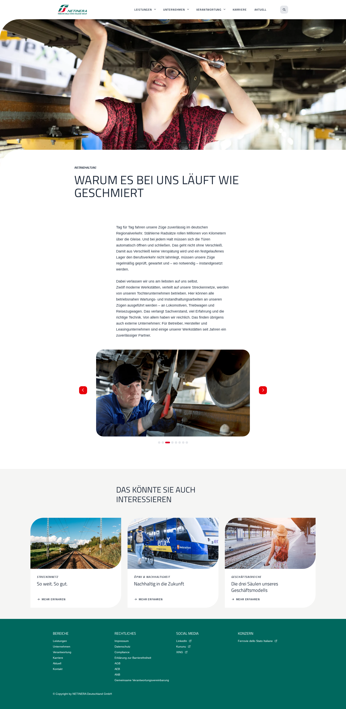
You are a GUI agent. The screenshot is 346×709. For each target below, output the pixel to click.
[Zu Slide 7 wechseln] (183, 442)
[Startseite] (72, 9)
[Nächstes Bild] (263, 390)
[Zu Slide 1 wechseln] (159, 442)
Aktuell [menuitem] (260, 9)
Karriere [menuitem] (239, 9)
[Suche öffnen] (284, 10)
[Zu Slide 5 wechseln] (176, 442)
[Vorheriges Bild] (83, 390)
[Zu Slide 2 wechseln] (163, 442)
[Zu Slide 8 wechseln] (187, 442)
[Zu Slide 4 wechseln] (172, 442)
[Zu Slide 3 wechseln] (167, 442)
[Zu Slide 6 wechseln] (179, 442)
